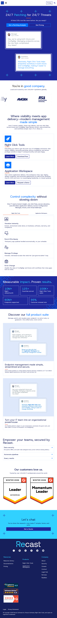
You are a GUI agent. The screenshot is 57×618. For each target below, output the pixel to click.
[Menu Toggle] (6, 3)
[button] (1, 491)
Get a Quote (28, 529)
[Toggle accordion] (52, 447)
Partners (44, 575)
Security (44, 563)
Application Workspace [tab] (41, 213)
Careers (44, 566)
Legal (4, 609)
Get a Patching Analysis (17, 25)
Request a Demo (23, 183)
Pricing (6, 566)
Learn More (10, 156)
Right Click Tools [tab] (16, 213)
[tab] (28, 447)
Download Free (22, 156)
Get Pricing (40, 25)
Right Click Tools (28, 563)
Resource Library (9, 560)
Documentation (8, 563)
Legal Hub (45, 572)
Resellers (44, 577)
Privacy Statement (13, 609)
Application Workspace (26, 566)
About (43, 560)
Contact (44, 569)
